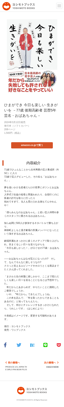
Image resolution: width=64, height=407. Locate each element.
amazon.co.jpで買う (32, 145)
